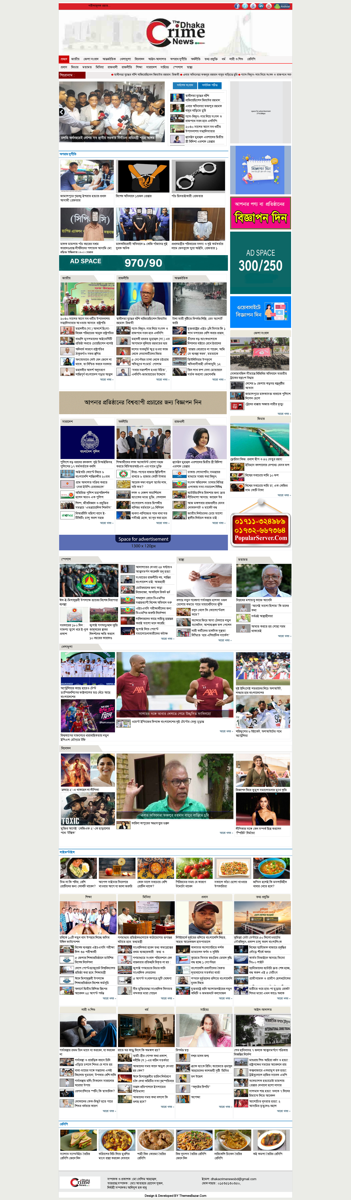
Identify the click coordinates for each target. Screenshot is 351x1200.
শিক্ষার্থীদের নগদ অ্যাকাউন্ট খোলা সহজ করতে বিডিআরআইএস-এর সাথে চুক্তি (139, 464)
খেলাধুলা (125, 59)
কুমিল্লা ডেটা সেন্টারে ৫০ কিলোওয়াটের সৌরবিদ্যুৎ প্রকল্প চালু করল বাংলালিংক (258, 940)
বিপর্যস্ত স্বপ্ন (182, 1050)
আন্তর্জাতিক (109, 59)
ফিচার (74, 67)
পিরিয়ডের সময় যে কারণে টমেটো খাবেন (191, 884)
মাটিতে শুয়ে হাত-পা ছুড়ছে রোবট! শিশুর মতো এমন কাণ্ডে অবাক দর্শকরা (262, 993)
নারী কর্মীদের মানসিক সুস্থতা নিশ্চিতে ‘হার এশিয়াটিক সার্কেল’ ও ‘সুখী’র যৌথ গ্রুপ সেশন (203, 635)
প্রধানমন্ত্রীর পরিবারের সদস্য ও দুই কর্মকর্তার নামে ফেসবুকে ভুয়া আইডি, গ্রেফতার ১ (197, 246)
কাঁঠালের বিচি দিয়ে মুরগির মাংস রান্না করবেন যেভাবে (114, 1156)
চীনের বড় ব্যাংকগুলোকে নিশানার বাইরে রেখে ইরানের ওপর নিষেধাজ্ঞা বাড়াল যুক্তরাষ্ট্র (196, 343)
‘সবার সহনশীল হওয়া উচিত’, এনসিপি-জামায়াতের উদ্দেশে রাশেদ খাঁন (141, 374)
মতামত (87, 67)
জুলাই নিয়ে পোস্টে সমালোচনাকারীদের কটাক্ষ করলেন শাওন (144, 633)
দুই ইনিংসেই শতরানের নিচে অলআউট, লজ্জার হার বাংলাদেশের (259, 691)
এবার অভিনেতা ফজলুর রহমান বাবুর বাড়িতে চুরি (152, 74)
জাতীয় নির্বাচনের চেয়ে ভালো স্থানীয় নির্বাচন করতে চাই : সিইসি (197, 517)
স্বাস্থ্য (190, 67)
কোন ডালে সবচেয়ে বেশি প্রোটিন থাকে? (152, 884)
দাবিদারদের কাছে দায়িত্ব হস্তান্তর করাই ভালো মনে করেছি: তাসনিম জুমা (147, 623)
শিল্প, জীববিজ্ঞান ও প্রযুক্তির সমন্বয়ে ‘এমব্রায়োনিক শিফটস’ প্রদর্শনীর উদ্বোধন (86, 507)
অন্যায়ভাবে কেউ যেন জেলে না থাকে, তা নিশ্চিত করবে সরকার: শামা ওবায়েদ (86, 364)
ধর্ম (223, 59)
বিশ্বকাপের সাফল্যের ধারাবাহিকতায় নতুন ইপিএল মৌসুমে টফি (85, 738)
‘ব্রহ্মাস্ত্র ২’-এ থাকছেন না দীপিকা (80, 790)
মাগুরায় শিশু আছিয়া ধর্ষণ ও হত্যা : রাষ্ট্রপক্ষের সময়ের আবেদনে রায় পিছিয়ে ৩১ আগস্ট (261, 1064)
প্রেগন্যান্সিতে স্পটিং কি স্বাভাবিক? (95, 1091)
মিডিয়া (100, 67)
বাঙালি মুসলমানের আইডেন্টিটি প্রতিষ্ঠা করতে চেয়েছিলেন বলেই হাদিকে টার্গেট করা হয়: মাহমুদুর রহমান (86, 343)
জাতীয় (75, 59)
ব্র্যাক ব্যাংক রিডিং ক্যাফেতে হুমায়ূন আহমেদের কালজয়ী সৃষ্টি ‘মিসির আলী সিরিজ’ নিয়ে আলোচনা (204, 1070)
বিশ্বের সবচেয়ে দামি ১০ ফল (262, 475)
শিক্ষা (139, 67)
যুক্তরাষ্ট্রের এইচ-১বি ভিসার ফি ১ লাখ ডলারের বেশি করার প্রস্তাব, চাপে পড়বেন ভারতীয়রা (198, 333)
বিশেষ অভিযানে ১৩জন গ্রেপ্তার (134, 196)
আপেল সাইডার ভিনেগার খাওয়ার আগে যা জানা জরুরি (115, 884)
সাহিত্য (165, 67)
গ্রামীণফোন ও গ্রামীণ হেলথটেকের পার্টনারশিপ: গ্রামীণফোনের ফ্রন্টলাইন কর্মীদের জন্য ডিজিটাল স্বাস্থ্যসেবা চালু (262, 984)
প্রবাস (64, 67)
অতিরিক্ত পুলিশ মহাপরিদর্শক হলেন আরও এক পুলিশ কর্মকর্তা (84, 497)
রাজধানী (113, 67)
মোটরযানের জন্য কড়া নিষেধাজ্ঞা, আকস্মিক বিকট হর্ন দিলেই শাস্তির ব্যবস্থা (145, 592)
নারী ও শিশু (236, 59)
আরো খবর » (107, 379)
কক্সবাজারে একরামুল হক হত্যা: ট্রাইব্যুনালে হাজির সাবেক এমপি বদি (260, 1074)
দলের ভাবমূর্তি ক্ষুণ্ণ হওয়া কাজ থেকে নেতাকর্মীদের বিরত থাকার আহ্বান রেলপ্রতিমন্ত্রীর (142, 353)
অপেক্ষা (195, 1097)
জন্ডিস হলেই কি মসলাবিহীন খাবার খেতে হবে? (270, 884)
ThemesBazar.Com (192, 1196)
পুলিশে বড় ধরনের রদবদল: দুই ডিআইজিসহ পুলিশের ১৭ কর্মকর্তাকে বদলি (86, 464)
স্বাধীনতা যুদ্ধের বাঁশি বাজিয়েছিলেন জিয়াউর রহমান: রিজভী (88, 74)
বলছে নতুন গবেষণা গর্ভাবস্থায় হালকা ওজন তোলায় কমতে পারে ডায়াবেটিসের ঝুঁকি (202, 602)
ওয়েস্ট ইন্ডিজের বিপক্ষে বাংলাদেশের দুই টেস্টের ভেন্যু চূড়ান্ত (168, 722)
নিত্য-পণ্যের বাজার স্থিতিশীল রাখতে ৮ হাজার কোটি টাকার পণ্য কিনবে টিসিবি (141, 476)
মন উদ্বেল (197, 1077)
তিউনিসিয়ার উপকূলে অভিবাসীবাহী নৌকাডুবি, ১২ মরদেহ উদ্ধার (196, 364)
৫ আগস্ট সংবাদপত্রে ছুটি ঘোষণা (152, 978)
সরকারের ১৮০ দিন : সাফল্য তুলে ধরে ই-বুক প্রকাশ (74, 629)
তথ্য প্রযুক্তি (211, 59)
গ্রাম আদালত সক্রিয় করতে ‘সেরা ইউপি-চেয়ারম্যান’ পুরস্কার (83, 486)
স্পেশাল (178, 67)
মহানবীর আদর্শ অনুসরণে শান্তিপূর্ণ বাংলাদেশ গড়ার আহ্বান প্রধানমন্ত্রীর (105, 138)
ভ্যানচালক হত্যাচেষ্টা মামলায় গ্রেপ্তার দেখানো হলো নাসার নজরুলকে (259, 1085)
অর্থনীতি (195, 59)
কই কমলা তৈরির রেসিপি (267, 1154)
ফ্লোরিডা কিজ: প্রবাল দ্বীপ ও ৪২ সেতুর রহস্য (256, 459)
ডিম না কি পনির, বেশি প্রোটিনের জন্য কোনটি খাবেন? (78, 884)
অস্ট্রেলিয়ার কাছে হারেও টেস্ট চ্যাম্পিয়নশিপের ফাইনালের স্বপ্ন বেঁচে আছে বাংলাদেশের (85, 692)
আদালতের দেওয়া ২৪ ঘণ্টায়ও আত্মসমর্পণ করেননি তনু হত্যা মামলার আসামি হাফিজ (146, 571)
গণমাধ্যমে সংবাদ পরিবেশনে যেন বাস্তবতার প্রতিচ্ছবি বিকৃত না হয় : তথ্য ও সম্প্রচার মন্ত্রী (145, 962)
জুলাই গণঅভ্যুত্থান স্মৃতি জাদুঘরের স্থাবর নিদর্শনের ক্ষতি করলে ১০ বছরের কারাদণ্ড (104, 631)
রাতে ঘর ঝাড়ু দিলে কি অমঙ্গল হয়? (139, 1050)
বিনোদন (139, 59)
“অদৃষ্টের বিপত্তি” (200, 1087)
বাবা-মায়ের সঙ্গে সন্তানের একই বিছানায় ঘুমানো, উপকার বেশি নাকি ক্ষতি (88, 1074)
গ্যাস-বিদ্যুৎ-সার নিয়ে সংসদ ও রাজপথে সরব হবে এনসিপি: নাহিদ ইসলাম (224, 74)
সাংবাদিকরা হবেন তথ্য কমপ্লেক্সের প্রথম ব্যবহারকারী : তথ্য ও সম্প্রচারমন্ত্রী (145, 951)
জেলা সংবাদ (91, 59)
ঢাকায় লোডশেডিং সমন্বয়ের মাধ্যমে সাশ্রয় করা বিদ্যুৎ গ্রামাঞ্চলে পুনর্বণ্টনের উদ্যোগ (196, 476)
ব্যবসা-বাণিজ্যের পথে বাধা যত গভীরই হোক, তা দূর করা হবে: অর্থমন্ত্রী (141, 517)
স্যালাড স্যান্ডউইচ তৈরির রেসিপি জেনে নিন (75, 1156)
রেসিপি (251, 59)
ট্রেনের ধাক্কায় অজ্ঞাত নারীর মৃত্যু (264, 404)
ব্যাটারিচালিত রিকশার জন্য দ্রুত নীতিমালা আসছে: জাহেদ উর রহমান (198, 497)
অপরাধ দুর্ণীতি (178, 59)
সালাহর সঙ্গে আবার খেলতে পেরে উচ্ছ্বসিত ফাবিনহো (175, 713)
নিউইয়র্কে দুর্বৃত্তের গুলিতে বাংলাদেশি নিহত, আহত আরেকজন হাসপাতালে (201, 940)
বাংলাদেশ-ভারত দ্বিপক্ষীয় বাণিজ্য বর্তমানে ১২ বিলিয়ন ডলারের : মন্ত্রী (140, 507)
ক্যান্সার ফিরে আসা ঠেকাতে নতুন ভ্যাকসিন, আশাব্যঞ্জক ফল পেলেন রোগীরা (204, 624)
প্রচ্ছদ (64, 59)
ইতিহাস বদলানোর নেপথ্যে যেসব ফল (267, 465)
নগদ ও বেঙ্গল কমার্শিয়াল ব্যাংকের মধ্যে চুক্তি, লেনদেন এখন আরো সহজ (141, 497)
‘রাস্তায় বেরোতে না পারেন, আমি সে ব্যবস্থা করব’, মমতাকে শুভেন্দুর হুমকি (198, 353)
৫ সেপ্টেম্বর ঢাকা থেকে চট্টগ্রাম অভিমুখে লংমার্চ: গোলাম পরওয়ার (142, 364)
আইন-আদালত (157, 59)
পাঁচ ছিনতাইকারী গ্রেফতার (187, 196)
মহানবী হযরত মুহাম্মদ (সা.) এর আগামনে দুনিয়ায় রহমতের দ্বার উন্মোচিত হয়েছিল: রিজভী (143, 343)
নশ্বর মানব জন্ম (200, 1056)
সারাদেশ (151, 67)
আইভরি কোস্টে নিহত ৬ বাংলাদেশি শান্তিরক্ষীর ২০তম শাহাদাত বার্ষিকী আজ (85, 476)
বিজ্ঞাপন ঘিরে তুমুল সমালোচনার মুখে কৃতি (261, 790)
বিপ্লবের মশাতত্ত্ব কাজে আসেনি (254, 600)
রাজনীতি (127, 67)
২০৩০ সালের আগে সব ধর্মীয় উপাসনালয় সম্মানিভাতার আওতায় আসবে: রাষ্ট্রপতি (195, 131)
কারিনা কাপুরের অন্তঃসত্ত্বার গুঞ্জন (150, 823)
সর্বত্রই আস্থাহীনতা (262, 616)
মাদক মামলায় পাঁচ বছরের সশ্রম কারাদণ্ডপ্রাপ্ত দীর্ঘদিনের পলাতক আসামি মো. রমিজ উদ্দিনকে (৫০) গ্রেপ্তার (86, 248)
